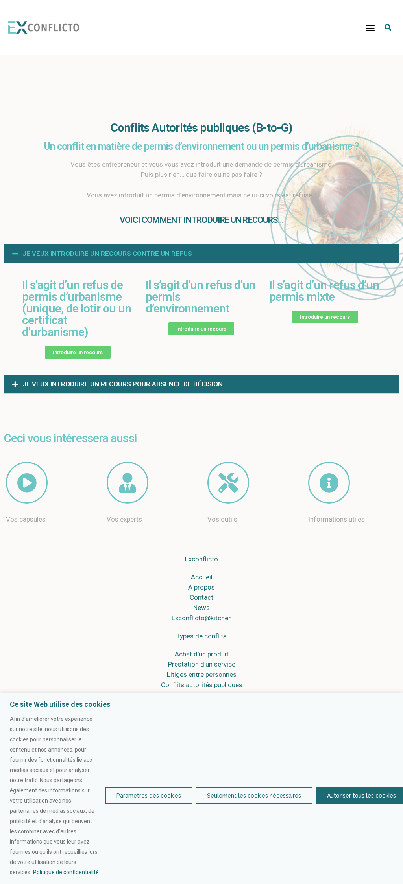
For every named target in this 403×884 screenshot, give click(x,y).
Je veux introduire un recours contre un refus (107, 253)
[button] (370, 27)
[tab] (201, 253)
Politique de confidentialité (66, 872)
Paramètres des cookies (148, 795)
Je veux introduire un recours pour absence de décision (122, 384)
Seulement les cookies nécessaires (254, 795)
